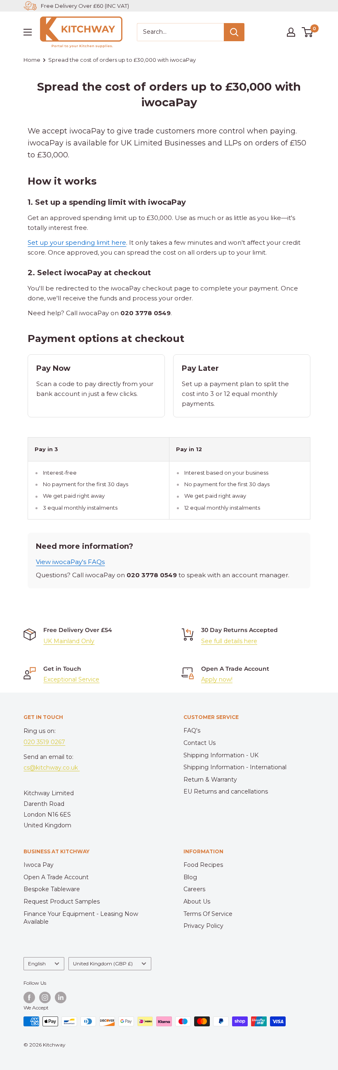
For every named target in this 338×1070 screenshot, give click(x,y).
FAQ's (191, 730)
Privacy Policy (203, 926)
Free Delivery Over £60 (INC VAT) (85, 5)
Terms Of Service (207, 914)
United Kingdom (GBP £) (103, 963)
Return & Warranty (210, 779)
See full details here (229, 641)
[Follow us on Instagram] (45, 997)
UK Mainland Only (68, 641)
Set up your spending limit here (77, 242)
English (37, 963)
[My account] (291, 32)
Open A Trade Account (56, 877)
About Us (196, 901)
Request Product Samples (61, 901)
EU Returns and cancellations (225, 791)
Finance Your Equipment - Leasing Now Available (80, 918)
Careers (194, 889)
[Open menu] (27, 32)
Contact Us (199, 743)
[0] (308, 32)
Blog (190, 877)
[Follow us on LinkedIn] (60, 997)
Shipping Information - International (234, 767)
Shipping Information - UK (220, 755)
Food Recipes (203, 865)
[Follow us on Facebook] (29, 997)
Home (31, 59)
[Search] (234, 32)
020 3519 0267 (44, 742)
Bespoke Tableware (51, 889)
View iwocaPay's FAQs (70, 562)
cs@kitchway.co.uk (51, 767)
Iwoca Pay (38, 865)
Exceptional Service (71, 679)
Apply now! (216, 679)
